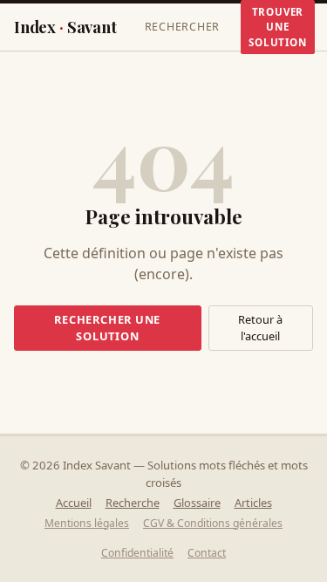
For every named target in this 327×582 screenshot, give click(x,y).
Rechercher (183, 26)
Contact (206, 552)
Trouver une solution (277, 27)
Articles (253, 502)
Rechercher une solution (107, 328)
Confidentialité (137, 552)
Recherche (133, 502)
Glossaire (197, 502)
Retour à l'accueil (260, 328)
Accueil (74, 502)
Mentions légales (86, 523)
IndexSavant (65, 27)
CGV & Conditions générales (213, 523)
